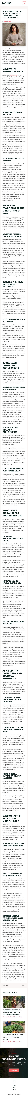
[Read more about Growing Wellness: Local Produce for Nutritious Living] (13, 1026)
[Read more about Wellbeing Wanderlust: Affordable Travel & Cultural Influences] (13, 1001)
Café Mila (6, 3)
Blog (14, 1087)
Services (14, 1085)
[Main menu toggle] (24, 3)
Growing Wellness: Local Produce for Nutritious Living (13, 1037)
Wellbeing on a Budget (17, 1017)
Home (14, 1080)
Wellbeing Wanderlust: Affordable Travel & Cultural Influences (12, 1012)
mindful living (13, 75)
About (14, 1083)
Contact (14, 1089)
